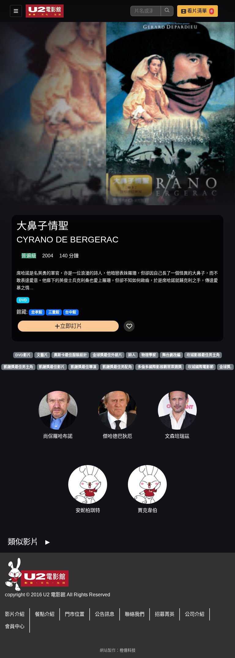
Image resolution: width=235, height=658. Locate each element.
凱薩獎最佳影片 (52, 367)
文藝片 (42, 355)
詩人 (132, 355)
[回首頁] (45, 11)
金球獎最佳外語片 (107, 355)
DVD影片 (23, 355)
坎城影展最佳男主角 (203, 355)
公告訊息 (104, 614)
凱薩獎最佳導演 (83, 367)
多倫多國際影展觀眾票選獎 (160, 367)
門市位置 (74, 614)
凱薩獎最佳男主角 (18, 367)
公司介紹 (194, 614)
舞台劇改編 (171, 355)
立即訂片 (71, 326)
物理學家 (148, 355)
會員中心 (14, 626)
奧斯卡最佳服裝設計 (70, 355)
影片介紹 (14, 614)
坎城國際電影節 (201, 367)
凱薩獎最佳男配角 (117, 367)
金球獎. (225, 367)
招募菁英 (164, 614)
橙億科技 (128, 650)
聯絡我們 (134, 614)
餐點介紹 (44, 614)
